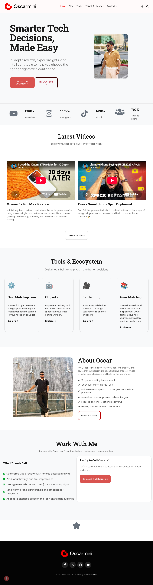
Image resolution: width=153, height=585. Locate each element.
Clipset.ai (52, 297)
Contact (111, 6)
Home (63, 6)
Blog (71, 6)
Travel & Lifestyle (94, 6)
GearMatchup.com (22, 297)
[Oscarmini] (20, 6)
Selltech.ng (92, 297)
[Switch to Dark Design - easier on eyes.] (142, 6)
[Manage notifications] (6, 578)
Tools (79, 6)
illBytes (93, 574)
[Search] (147, 6)
